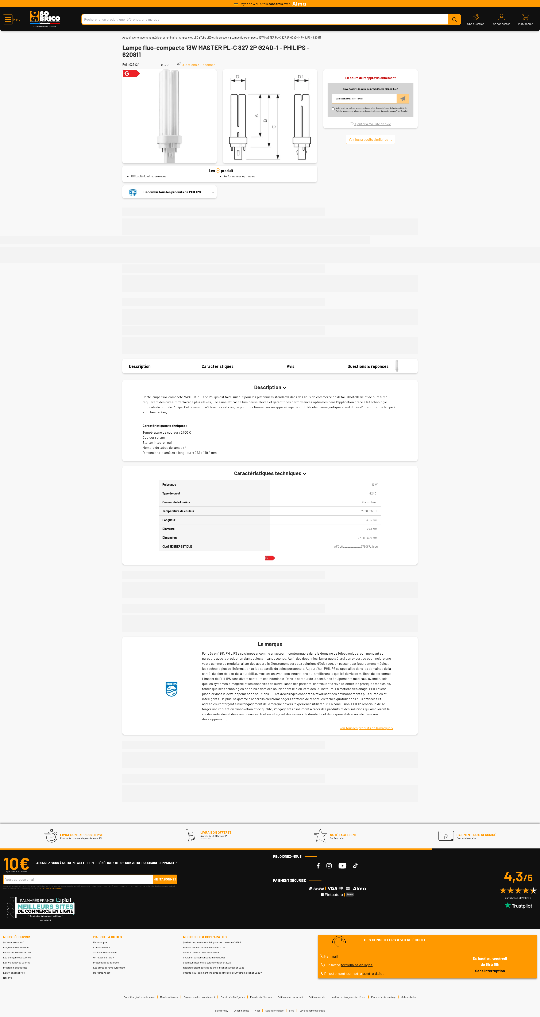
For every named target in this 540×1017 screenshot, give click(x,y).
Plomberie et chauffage (383, 997)
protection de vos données (50, 888)
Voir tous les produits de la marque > (366, 728)
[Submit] (454, 19)
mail (334, 956)
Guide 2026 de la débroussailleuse (201, 952)
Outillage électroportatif (290, 997)
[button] (11, 19)
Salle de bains (408, 997)
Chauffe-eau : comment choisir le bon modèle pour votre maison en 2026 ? (222, 972)
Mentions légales (169, 997)
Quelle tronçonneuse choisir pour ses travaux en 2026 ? (212, 942)
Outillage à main (317, 997)
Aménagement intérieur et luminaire (155, 37)
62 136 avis (525, 897)
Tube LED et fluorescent (214, 37)
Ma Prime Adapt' (102, 972)
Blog (291, 1010)
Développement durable (312, 1010)
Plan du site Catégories (232, 997)
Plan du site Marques (261, 997)
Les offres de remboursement (109, 967)
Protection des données (106, 962)
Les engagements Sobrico (17, 957)
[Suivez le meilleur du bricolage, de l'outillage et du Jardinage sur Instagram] (329, 866)
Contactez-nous (101, 947)
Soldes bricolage (274, 1010)
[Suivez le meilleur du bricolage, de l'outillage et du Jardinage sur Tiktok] (355, 866)
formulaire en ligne (357, 964)
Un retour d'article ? (103, 957)
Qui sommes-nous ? (13, 942)
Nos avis (7, 977)
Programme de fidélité (15, 967)
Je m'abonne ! (165, 879)
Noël (257, 1010)
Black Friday (221, 1010)
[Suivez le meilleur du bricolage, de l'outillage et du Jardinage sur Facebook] (318, 866)
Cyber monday (241, 1010)
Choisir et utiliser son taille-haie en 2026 (204, 957)
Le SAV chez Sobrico (14, 972)
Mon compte (100, 942)
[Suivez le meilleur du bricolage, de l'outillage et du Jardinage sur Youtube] (342, 866)
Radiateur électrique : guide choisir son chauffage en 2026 (213, 967)
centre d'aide (374, 973)
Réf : (125, 64)
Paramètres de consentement (199, 997)
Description (140, 366)
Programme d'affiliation (15, 947)
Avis (290, 366)
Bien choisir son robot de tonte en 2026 (204, 947)
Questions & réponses (368, 366)
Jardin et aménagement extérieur (348, 997)
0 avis (165, 64)
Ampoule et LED (188, 37)
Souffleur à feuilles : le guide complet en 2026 (207, 962)
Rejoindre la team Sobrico (17, 952)
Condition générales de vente (139, 997)
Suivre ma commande (104, 952)
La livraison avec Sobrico (16, 962)
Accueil (126, 37)
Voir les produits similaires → (371, 139)
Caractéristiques (218, 366)
